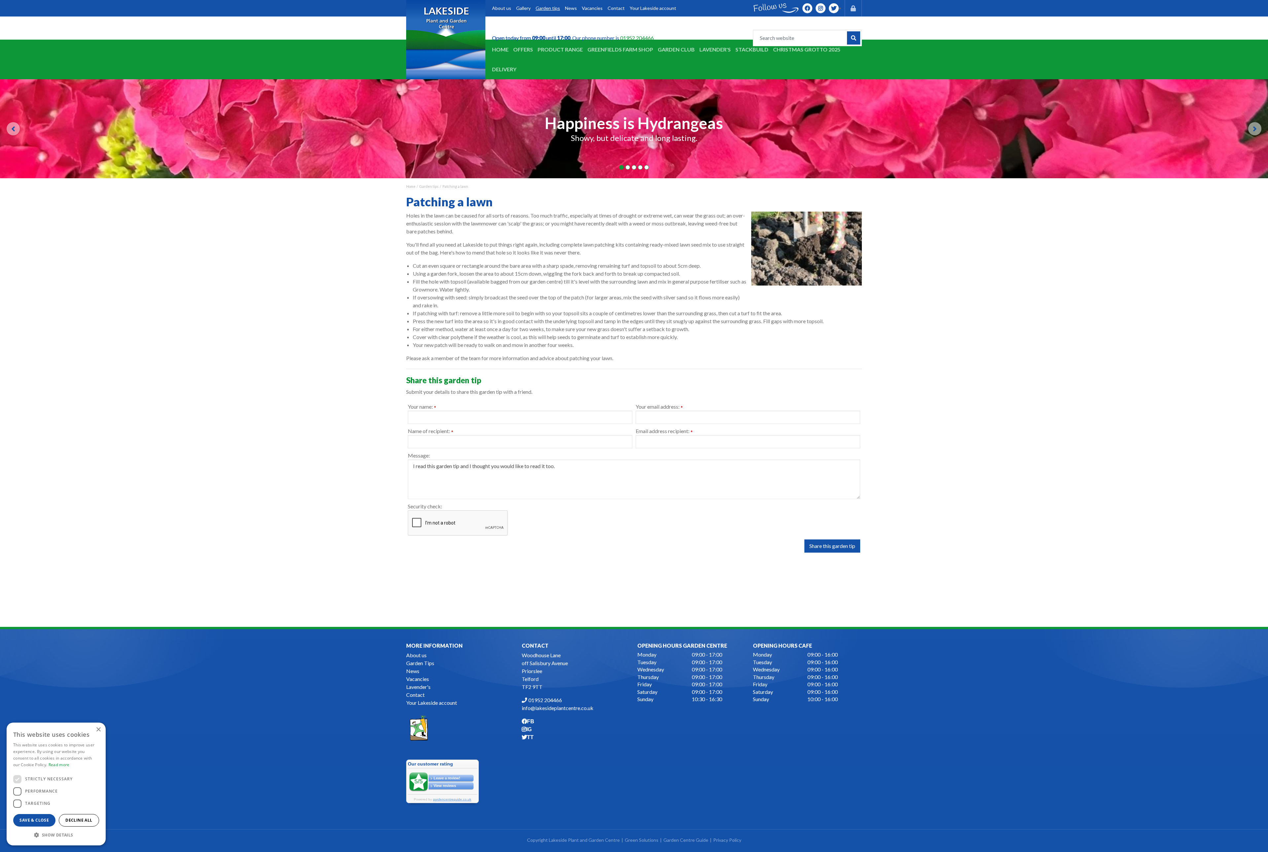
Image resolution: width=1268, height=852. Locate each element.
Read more (59, 764)
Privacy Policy (727, 840)
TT (834, 8)
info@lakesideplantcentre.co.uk (557, 708)
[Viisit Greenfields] (418, 727)
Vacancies (417, 679)
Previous (13, 128)
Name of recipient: (430, 431)
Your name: (422, 407)
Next (1254, 128)
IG (821, 8)
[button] (56, 835)
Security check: (425, 506)
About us (416, 655)
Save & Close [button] (34, 820)
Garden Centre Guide (685, 840)
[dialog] (56, 784)
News (412, 671)
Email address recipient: (664, 431)
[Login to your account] (853, 8)
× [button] (98, 729)
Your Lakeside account (431, 702)
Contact (415, 695)
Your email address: (659, 407)
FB (807, 8)
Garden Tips (420, 663)
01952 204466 (637, 38)
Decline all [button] (78, 820)
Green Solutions (641, 840)
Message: (419, 455)
